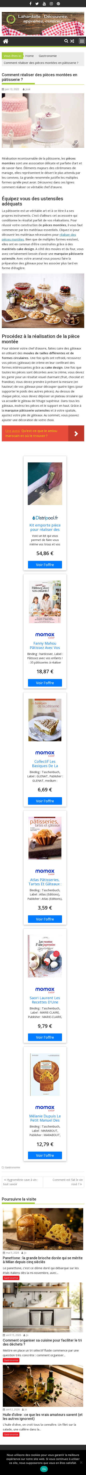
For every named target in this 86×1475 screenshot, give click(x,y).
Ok (44, 1469)
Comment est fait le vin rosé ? (68, 1182)
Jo (25, 1252)
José (28, 89)
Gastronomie (12, 1167)
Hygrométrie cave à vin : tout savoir (20, 1182)
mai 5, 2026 (12, 1252)
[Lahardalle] (43, 34)
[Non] (81, 1462)
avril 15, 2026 (13, 1335)
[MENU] (82, 41)
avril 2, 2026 (12, 1409)
